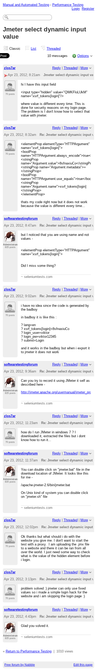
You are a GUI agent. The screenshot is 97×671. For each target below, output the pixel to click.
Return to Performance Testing (28, 651)
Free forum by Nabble (19, 665)
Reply (56, 68)
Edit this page (83, 665)
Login (76, 9)
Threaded (54, 49)
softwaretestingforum (21, 218)
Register (88, 9)
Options (83, 56)
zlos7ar (10, 68)
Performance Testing (67, 5)
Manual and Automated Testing (26, 5)
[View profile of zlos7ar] (10, 88)
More (84, 68)
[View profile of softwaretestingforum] (10, 239)
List (33, 49)
